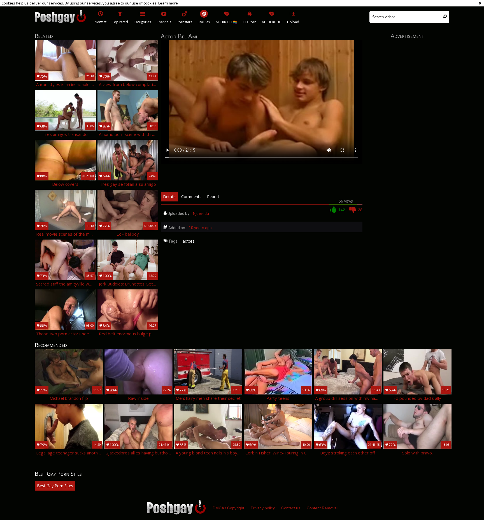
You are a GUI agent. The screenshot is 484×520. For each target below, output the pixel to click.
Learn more (168, 3)
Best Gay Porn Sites (55, 485)
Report (213, 196)
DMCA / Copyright (228, 508)
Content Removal (322, 508)
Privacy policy (263, 508)
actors (189, 241)
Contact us (290, 508)
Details (169, 196)
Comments (191, 196)
